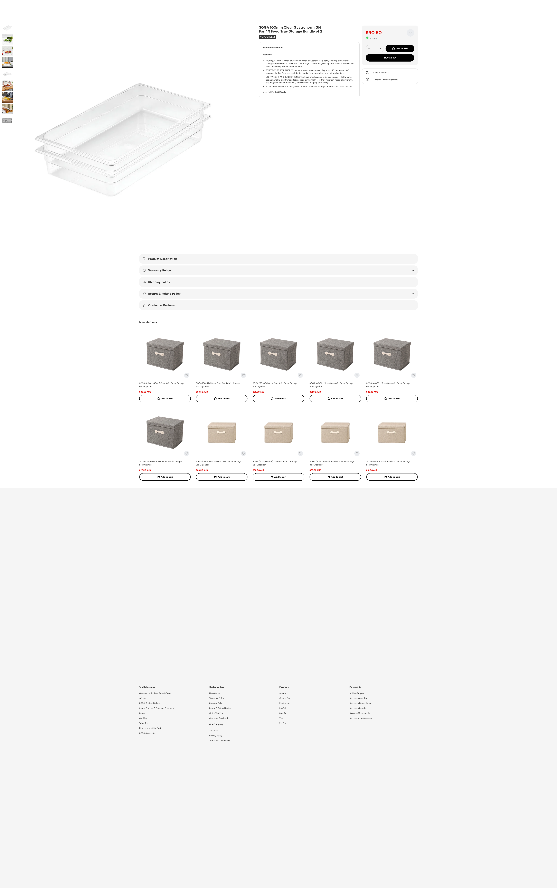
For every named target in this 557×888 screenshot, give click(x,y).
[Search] (281, 7)
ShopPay (283, 713)
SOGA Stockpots (147, 733)
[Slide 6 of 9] (7, 86)
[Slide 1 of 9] (7, 27)
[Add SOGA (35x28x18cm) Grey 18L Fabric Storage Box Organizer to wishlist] (186, 453)
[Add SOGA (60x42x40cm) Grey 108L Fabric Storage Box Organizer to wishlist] (186, 375)
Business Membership (359, 713)
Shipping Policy (159, 282)
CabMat (143, 718)
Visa (281, 718)
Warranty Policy (159, 270)
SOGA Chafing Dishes (149, 703)
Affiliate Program (357, 693)
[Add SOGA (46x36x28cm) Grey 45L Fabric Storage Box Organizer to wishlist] (357, 375)
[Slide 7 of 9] (7, 97)
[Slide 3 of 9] (7, 51)
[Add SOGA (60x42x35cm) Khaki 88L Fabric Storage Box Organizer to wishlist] (300, 453)
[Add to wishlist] (410, 33)
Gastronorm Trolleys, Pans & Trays (155, 693)
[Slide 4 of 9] (7, 62)
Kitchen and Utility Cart (150, 728)
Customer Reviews (161, 305)
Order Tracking (216, 713)
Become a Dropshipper (360, 703)
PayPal (282, 708)
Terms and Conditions (219, 740)
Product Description (162, 259)
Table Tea (143, 723)
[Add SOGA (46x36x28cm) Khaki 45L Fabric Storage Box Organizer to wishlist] (413, 453)
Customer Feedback (218, 718)
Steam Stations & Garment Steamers (156, 708)
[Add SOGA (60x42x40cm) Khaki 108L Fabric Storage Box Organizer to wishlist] (243, 453)
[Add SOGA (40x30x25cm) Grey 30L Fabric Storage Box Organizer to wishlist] (413, 375)
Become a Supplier (358, 698)
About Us (213, 730)
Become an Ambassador (360, 718)
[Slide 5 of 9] (7, 74)
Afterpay (283, 693)
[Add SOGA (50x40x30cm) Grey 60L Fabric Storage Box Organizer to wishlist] (300, 375)
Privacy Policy (215, 735)
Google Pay (284, 698)
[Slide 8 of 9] (7, 109)
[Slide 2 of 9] (7, 39)
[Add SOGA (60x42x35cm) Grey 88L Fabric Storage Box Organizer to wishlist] (243, 375)
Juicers (142, 698)
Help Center (215, 693)
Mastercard (284, 703)
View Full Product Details (274, 92)
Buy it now (390, 57)
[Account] (406, 7)
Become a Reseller (358, 708)
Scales (142, 713)
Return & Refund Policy (164, 294)
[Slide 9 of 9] (7, 120)
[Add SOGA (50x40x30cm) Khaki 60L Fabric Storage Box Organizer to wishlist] (357, 453)
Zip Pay (282, 723)
